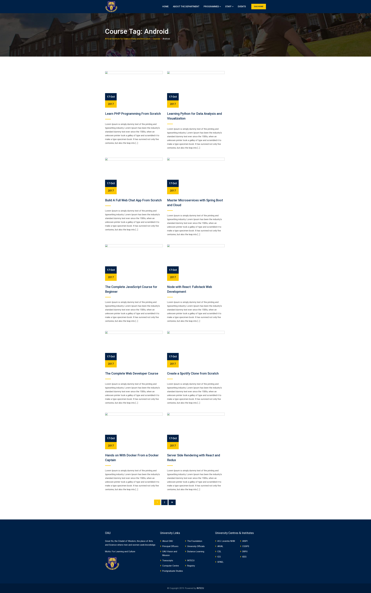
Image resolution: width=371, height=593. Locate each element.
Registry (191, 565)
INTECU (190, 560)
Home (165, 6)
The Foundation (194, 541)
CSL (219, 551)
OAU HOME (258, 7)
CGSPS (245, 546)
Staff (228, 6)
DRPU (245, 551)
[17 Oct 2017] (134, 89)
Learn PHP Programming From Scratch (133, 113)
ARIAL (220, 546)
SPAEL (220, 562)
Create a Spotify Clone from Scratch (193, 373)
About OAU (167, 541)
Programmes (211, 6)
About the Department (186, 6)
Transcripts (167, 560)
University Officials (196, 546)
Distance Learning (195, 551)
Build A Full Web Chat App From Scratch (133, 200)
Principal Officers (170, 546)
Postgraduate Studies (172, 571)
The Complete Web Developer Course (131, 373)
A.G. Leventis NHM (226, 541)
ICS (219, 556)
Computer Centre (170, 565)
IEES (244, 556)
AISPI (245, 541)
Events (242, 6)
